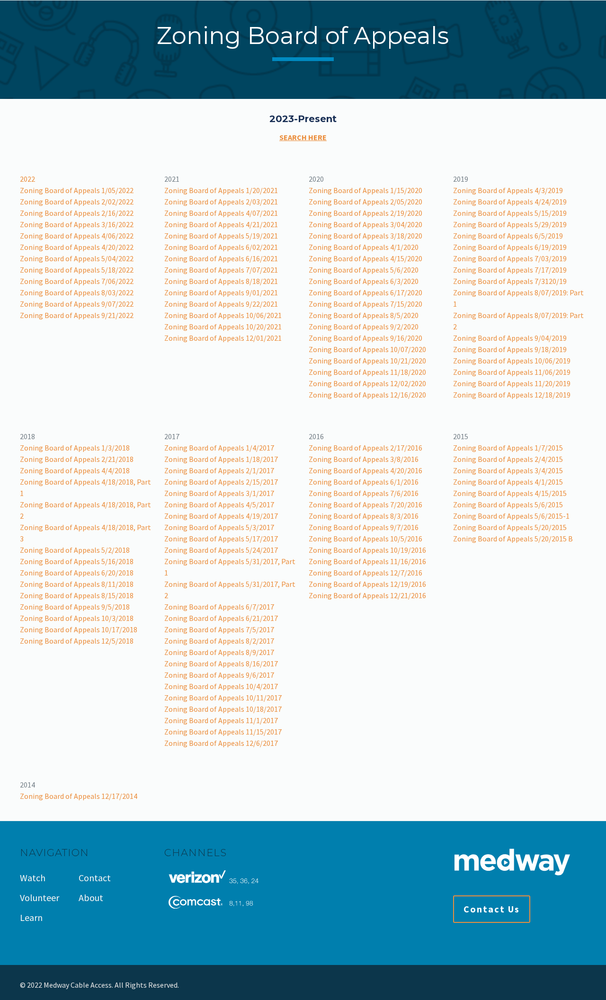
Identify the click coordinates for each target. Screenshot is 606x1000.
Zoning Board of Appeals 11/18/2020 (367, 372)
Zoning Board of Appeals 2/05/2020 (365, 201)
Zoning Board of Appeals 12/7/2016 (365, 572)
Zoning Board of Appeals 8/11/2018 (77, 584)
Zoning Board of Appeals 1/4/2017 (219, 447)
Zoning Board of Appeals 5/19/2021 (221, 235)
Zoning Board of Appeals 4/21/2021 (221, 224)
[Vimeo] (572, 985)
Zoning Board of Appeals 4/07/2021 (221, 213)
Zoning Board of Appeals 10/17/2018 (78, 629)
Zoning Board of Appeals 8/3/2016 (364, 516)
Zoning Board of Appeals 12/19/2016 (367, 584)
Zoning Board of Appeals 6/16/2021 (221, 258)
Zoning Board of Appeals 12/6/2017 (221, 743)
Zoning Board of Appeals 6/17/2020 (365, 292)
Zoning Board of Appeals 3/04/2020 (365, 224)
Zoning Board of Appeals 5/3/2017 (219, 527)
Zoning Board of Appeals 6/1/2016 (364, 482)
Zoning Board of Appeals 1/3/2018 (75, 447)
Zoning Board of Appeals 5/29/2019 (510, 224)
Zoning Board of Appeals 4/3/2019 (508, 190)
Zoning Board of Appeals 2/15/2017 (221, 482)
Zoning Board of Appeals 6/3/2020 (364, 281)
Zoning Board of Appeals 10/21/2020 (367, 360)
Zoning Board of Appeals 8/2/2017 (219, 641)
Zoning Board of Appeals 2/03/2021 (221, 201)
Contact (95, 878)
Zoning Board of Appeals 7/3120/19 (510, 281)
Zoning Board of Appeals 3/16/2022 (77, 224)
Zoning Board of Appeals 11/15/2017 (223, 731)
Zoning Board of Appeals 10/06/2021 (223, 315)
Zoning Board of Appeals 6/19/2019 (510, 247)
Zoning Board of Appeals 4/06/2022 (77, 235)
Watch (32, 878)
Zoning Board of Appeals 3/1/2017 (219, 493)
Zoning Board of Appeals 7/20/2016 (365, 504)
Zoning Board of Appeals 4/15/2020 (365, 258)
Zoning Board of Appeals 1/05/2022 (77, 190)
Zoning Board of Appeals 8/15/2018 (77, 595)
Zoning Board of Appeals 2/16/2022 (77, 213)
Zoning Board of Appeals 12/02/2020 (367, 383)
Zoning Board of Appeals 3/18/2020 (365, 235)
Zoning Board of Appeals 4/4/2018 (75, 470)
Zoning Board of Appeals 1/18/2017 (221, 459)
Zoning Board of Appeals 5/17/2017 (221, 538)
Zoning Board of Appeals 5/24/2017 (221, 550)
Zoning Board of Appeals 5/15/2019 (510, 213)
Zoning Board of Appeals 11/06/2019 (511, 372)
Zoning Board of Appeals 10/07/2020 (367, 349)
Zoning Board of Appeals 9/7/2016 (364, 527)
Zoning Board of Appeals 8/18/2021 (221, 281)
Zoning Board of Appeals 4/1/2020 (364, 247)
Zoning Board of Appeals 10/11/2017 (223, 697)
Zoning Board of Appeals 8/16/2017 (221, 663)
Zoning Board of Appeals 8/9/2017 (219, 652)
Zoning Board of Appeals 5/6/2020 (364, 269)
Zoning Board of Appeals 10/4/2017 (221, 686)
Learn (31, 917)
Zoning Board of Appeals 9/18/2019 (510, 349)
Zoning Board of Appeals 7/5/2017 (219, 629)
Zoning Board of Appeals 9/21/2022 (77, 315)
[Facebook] (546, 985)
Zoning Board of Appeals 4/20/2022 (77, 247)
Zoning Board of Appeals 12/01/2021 (223, 338)
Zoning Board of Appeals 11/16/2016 (367, 561)
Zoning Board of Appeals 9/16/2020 (365, 338)
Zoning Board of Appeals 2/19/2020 (365, 213)
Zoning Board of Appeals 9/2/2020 (364, 326)
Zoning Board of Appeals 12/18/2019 (511, 394)
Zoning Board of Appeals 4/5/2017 (219, 504)
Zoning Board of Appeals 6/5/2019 (508, 235)
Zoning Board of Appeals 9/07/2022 (77, 304)
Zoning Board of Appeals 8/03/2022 (77, 292)
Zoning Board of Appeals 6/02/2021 (221, 247)
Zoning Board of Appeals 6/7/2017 (219, 606)
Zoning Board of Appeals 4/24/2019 (510, 201)
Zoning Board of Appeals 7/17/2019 (510, 269)
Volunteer (39, 897)
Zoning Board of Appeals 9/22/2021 (221, 304)
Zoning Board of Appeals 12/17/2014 (78, 796)
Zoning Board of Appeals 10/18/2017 (223, 709)
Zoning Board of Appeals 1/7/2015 (508, 447)
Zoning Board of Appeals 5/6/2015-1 (511, 516)
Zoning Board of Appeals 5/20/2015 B (513, 538)
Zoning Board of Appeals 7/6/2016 (364, 493)
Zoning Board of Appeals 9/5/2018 (75, 606)
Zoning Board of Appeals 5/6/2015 (508, 504)
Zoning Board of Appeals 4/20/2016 (365, 470)
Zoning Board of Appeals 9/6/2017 (219, 675)
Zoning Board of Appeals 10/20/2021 (223, 326)
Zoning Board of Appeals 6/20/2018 (77, 572)
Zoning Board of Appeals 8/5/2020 (364, 315)
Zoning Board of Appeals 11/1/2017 (221, 720)
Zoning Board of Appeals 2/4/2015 (508, 459)
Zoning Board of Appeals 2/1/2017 (219, 470)
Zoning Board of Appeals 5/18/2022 (77, 269)
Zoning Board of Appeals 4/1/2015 (508, 482)
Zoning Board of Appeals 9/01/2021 (221, 292)
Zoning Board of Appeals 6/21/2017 (221, 618)
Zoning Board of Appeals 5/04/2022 (77, 258)
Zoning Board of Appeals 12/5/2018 (77, 641)
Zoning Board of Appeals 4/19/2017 (221, 516)
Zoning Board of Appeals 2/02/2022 (77, 201)
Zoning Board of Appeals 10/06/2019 (511, 360)
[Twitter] (559, 985)
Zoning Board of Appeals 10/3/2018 (77, 618)
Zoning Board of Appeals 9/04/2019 (510, 338)
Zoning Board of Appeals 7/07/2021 (221, 269)
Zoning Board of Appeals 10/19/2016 (367, 550)
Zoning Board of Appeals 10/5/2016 (365, 538)
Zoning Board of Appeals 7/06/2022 (77, 281)
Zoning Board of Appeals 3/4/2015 (508, 470)
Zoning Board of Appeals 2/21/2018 (77, 459)
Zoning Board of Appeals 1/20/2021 (221, 190)
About (91, 897)
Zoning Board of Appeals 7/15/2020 (365, 304)
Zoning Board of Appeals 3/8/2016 (364, 459)
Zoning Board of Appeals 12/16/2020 (367, 394)
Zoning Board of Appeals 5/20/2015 (510, 527)
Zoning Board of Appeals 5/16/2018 (77, 561)
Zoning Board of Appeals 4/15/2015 (510, 493)
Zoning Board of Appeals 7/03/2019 (510, 258)
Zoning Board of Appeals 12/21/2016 (367, 595)
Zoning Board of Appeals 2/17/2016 (365, 447)
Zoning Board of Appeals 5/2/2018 (75, 550)
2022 (27, 179)
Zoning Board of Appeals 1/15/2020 (365, 190)
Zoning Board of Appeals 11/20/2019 (511, 383)
